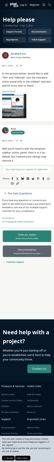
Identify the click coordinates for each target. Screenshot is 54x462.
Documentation (27, 251)
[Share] (17, 66)
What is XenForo (34, 406)
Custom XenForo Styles (11, 400)
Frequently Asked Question (19, 221)
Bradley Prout (11, 25)
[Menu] (6, 5)
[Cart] (44, 5)
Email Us (9, 218)
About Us (31, 412)
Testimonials (33, 400)
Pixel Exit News (34, 394)
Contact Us (39, 369)
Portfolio (5, 406)
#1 (21, 65)
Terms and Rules (35, 433)
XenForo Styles (8, 394)
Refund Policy (33, 427)
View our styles (27, 236)
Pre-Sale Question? (10, 412)
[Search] (50, 5)
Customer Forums (9, 433)
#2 (21, 140)
